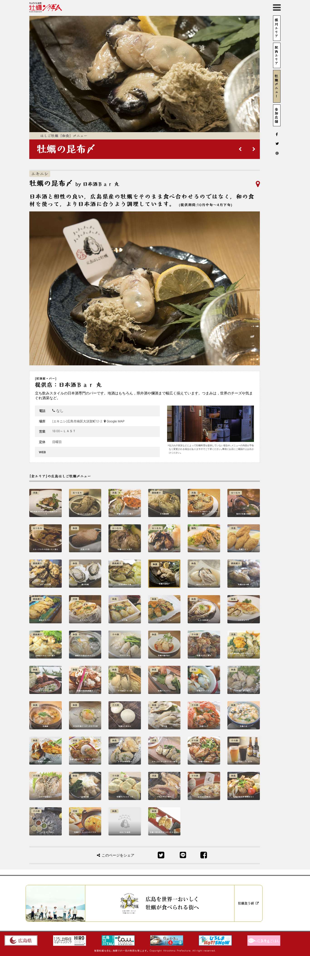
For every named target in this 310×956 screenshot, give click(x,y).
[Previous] (240, 149)
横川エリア (276, 28)
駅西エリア (276, 55)
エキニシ (39, 174)
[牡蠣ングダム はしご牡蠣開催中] (45, 7)
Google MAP (116, 421)
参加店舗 (276, 115)
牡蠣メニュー (276, 86)
